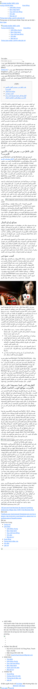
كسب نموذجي (9, 93)
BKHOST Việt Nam (19, 686)
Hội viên (12, 14)
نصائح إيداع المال (10, 91)
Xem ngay (3, 22)
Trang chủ (3, 5)
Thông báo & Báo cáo (7, 18)
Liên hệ (22, 18)
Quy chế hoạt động (16, 12)
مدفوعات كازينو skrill (7, 159)
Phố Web (19, 684)
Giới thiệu (10, 5)
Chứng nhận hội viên (14, 676)
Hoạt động (26, 5)
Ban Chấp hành (15, 10)
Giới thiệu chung (15, 7)
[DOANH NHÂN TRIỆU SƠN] (9, 3)
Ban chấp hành (12, 665)
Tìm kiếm (10, 659)
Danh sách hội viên (13, 668)
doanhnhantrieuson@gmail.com (22, 655)
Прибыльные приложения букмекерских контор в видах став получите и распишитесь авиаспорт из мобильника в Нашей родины (18, 516)
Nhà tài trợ (13, 16)
